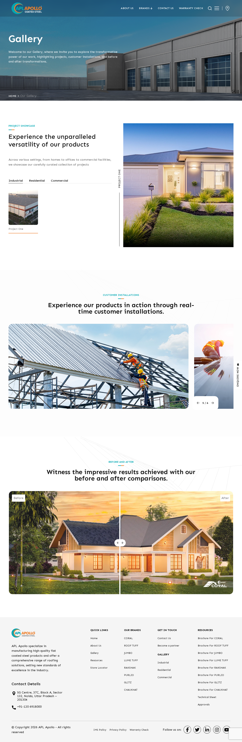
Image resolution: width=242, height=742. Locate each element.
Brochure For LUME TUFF (213, 660)
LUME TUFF (131, 660)
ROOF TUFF (131, 645)
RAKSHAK (130, 667)
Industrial (163, 662)
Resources (96, 660)
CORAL (128, 638)
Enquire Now (237, 377)
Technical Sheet (207, 697)
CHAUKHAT (130, 689)
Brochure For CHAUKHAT (213, 689)
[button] (198, 403)
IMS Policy (99, 729)
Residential (164, 670)
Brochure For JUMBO (210, 653)
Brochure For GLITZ (210, 682)
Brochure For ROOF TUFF (213, 645)
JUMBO (128, 653)
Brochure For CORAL (210, 638)
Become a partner (168, 645)
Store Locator (99, 667)
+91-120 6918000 (29, 706)
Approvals (203, 704)
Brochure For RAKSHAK (212, 667)
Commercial (164, 677)
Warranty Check (191, 8)
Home (12, 96)
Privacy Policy (117, 729)
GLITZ (128, 682)
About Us (127, 8)
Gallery (94, 653)
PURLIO (129, 675)
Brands (144, 8)
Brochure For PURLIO (211, 675)
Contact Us (166, 8)
